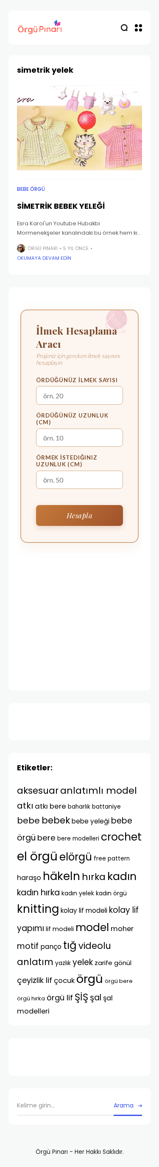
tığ (70, 945)
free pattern (112, 859)
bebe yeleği (90, 821)
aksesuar (38, 790)
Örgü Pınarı (43, 248)
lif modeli (60, 929)
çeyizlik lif (34, 980)
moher (122, 929)
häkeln (61, 876)
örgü (89, 979)
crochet (121, 836)
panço (50, 946)
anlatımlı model (98, 790)
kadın (122, 876)
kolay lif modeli (84, 910)
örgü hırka (31, 998)
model (92, 927)
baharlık (79, 807)
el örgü (37, 856)
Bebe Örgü (31, 189)
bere (46, 837)
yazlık (63, 963)
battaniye (106, 806)
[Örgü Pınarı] (40, 28)
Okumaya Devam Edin (44, 258)
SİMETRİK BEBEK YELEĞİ (61, 206)
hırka (94, 876)
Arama (124, 1105)
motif (28, 946)
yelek (83, 962)
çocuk (64, 980)
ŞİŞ (81, 997)
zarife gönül (113, 962)
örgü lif (60, 997)
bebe (28, 820)
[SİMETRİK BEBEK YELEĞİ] (79, 132)
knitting (38, 909)
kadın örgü (111, 893)
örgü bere (119, 981)
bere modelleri (78, 839)
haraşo (29, 878)
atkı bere (50, 806)
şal (95, 997)
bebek (56, 820)
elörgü (75, 856)
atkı (25, 806)
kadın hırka (38, 892)
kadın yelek (77, 893)
